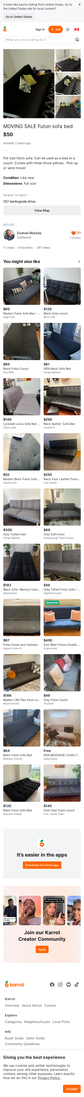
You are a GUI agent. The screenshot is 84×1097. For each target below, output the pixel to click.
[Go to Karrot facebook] (52, 984)
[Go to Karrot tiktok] (76, 984)
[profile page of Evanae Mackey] (9, 235)
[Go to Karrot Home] (14, 984)
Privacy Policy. (49, 1078)
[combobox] (38, 39)
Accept (71, 1089)
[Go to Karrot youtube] (68, 984)
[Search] (77, 40)
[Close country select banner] (79, 4)
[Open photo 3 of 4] (68, 83)
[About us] (67, 29)
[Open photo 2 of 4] (68, 60)
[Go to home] (5, 29)
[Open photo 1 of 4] (28, 83)
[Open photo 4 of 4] (68, 107)
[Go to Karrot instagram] (60, 984)
